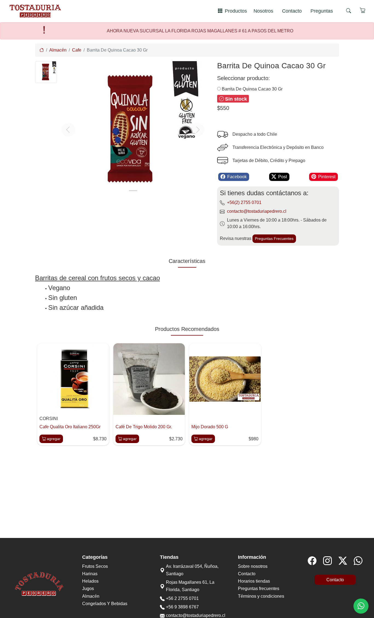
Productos (236, 11)
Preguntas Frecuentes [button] (274, 238)
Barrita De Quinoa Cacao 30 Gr (252, 89)
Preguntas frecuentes (258, 588)
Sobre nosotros (252, 566)
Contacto (292, 11)
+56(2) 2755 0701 (244, 202)
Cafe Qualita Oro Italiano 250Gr (69, 426)
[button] (68, 129)
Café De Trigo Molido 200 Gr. (144, 426)
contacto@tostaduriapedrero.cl (256, 211)
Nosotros (263, 11)
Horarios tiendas (254, 581)
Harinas (89, 573)
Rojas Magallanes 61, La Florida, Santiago (190, 586)
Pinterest (326, 176)
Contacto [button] (335, 579)
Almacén (90, 596)
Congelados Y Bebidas (104, 603)
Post (282, 176)
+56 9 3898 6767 (182, 607)
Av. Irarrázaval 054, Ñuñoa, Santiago (192, 570)
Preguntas (321, 11)
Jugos (88, 588)
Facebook (237, 176)
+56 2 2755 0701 (182, 598)
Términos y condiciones (261, 596)
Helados (90, 581)
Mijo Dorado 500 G (209, 426)
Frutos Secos (95, 566)
